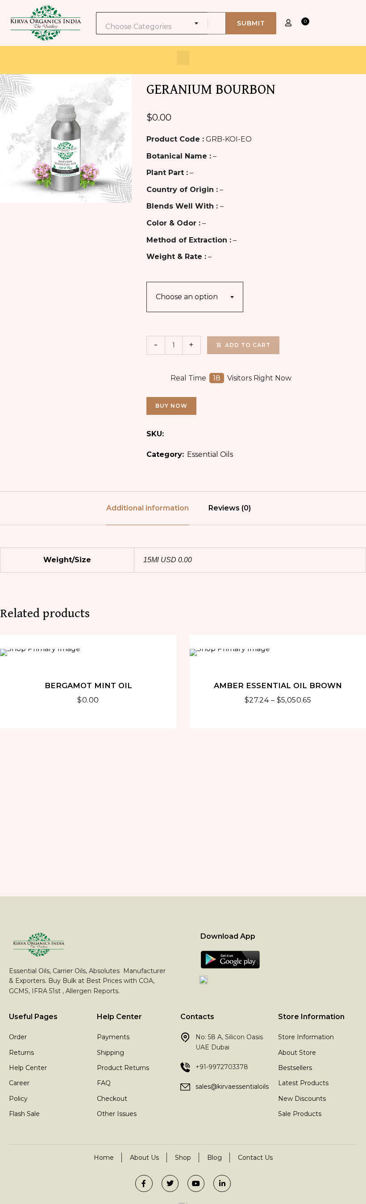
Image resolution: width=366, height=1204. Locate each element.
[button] (183, 57)
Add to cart (247, 345)
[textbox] (152, 27)
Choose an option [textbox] (187, 297)
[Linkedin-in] (221, 1183)
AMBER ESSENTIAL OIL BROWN (278, 685)
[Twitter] (170, 1183)
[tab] (147, 508)
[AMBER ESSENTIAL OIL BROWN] (278, 652)
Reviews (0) (229, 508)
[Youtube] (195, 1183)
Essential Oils (210, 454)
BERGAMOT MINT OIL (88, 685)
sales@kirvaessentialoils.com (239, 1087)
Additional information (147, 508)
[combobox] (152, 23)
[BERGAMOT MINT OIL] (88, 652)
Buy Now (171, 405)
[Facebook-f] (143, 1183)
